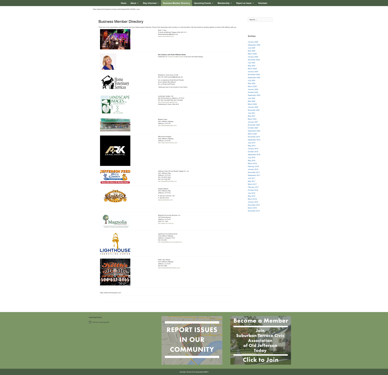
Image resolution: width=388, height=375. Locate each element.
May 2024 (251, 65)
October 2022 (253, 92)
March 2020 (252, 133)
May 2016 (251, 196)
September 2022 (254, 95)
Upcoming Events (202, 3)
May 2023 (251, 83)
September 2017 (254, 175)
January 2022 (253, 107)
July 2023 (251, 80)
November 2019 (254, 136)
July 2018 (251, 157)
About (133, 3)
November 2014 (254, 210)
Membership (224, 3)
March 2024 (252, 68)
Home (123, 3)
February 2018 (253, 166)
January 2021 (253, 122)
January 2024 (253, 71)
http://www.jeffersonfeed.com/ (167, 181)
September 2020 (254, 130)
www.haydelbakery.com (165, 200)
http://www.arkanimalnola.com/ (168, 143)
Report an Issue (243, 3)
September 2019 (254, 139)
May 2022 (251, 101)
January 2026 (253, 41)
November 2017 (254, 172)
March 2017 (252, 184)
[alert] (123, 322)
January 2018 (253, 169)
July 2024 (251, 62)
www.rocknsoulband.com (166, 36)
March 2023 (252, 86)
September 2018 (254, 154)
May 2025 (251, 50)
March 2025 (252, 53)
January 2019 (253, 148)
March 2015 (252, 207)
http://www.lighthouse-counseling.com (170, 242)
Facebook (170, 57)
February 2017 (253, 187)
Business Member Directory (176, 3)
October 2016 (253, 190)
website (180, 57)
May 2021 (251, 116)
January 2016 (253, 202)
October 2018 (253, 151)
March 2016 (252, 199)
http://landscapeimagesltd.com (168, 102)
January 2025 (253, 56)
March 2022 (252, 104)
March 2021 (252, 119)
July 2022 (251, 98)
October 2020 (253, 127)
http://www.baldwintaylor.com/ (167, 125)
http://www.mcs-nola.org (165, 223)
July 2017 (251, 178)
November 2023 (254, 74)
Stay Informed (149, 3)
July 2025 (251, 47)
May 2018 (251, 160)
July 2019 (251, 142)
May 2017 (251, 181)
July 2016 (251, 193)
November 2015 (254, 205)
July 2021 (251, 113)
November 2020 (254, 124)
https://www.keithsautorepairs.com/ (169, 268)
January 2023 (253, 89)
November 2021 (254, 110)
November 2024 (254, 59)
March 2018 (252, 163)
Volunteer (262, 3)
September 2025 (254, 45)
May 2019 (251, 145)
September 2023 (254, 77)
